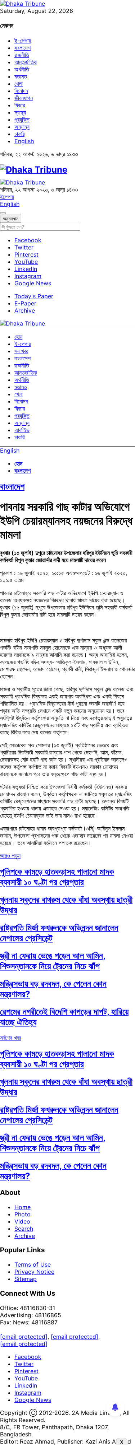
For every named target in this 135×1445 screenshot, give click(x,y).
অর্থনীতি (21, 69)
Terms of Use (32, 1264)
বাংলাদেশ (22, 47)
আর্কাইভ (22, 430)
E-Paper (25, 303)
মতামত (20, 76)
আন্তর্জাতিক (25, 62)
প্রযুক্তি (22, 119)
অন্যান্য (22, 126)
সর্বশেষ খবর (10, 1037)
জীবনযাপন (23, 98)
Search (23, 1228)
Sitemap (25, 1278)
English (24, 141)
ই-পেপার (22, 40)
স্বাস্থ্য (20, 112)
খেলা (18, 83)
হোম (18, 336)
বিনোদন (21, 90)
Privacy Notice (34, 1271)
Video (22, 1221)
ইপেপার (7, 196)
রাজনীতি (21, 55)
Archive (24, 310)
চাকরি (19, 133)
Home (22, 1207)
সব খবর (21, 351)
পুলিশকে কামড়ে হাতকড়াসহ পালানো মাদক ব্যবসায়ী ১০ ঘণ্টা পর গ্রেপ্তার (57, 876)
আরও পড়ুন (10, 855)
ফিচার (19, 105)
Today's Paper (33, 296)
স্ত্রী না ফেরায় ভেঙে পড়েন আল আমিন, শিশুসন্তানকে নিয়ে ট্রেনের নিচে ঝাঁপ (52, 960)
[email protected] (24, 1336)
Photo (22, 1214)
